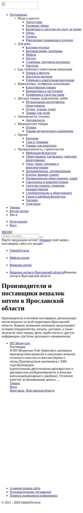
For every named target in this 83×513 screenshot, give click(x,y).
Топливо (32, 200)
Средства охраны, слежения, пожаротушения (45, 187)
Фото (13, 387)
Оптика (31, 127)
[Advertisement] (41, 440)
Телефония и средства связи (45, 94)
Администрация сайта (25, 488)
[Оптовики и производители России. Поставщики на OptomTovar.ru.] (20, 7)
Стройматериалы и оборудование (49, 193)
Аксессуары (34, 22)
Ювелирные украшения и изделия (49, 40)
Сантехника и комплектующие (47, 182)
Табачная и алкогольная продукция (50, 80)
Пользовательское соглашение (30, 492)
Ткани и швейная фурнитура (45, 196)
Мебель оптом (19, 257)
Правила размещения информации (33, 495)
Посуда (31, 58)
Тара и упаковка (37, 142)
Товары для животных (41, 145)
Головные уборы (37, 25)
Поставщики (18, 14)
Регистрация (18, 221)
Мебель (31, 54)
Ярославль (17, 390)
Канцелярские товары (41, 87)
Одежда (31, 36)
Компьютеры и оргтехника (44, 91)
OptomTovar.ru (19, 250)
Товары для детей (38, 113)
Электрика (33, 203)
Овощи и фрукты (38, 73)
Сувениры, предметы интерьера (48, 62)
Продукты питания (39, 76)
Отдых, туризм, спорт (41, 109)
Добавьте (45, 240)
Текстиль (32, 65)
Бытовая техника (37, 47)
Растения (32, 138)
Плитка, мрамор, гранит (42, 174)
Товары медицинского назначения (49, 131)
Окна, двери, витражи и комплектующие (42, 165)
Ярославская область (40, 390)
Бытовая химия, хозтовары (44, 51)
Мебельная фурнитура (41, 153)
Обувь (30, 33)
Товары (15, 207)
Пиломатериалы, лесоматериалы (48, 171)
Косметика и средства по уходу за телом (53, 29)
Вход (13, 225)
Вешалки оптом (20, 265)
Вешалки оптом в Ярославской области (37, 272)
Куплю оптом (19, 211)
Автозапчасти (35, 120)
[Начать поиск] (41, 237)
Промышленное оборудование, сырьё (51, 178)
